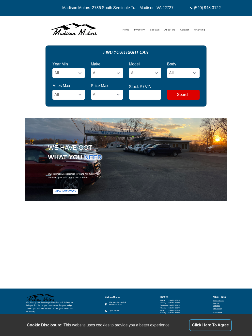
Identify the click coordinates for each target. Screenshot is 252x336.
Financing (199, 29)
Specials (154, 29)
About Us (169, 29)
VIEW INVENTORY (65, 191)
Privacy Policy (217, 308)
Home (126, 29)
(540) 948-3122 (207, 8)
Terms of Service (218, 301)
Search (183, 94)
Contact (184, 29)
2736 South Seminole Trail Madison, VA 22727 (132, 8)
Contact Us (216, 305)
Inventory (139, 29)
